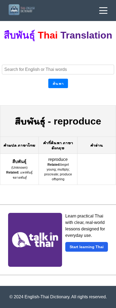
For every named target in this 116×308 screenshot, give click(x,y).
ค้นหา (58, 83)
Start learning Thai (87, 247)
